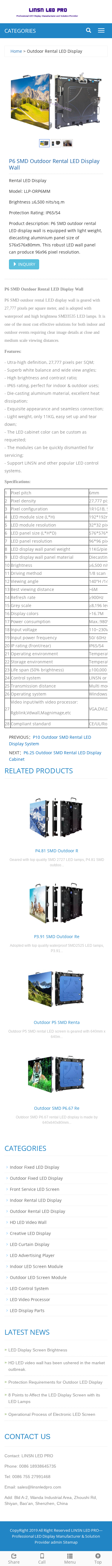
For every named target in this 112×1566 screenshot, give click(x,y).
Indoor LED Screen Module (36, 1266)
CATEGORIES (20, 30)
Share (14, 1562)
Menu (70, 1562)
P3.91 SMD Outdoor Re (56, 936)
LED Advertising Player (32, 1255)
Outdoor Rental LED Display (37, 1211)
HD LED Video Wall (28, 1222)
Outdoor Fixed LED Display (36, 1178)
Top (98, 1562)
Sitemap (70, 1542)
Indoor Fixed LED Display (34, 1167)
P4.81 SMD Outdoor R (56, 850)
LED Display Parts (27, 1310)
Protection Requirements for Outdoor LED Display (55, 1382)
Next (95, 101)
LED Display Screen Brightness (37, 1350)
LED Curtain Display (29, 1244)
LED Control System (29, 1288)
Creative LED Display (30, 1233)
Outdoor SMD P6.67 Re (56, 1108)
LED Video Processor (30, 1299)
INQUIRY (26, 264)
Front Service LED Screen (34, 1189)
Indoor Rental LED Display (36, 1200)
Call (42, 1562)
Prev (17, 101)
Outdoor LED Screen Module (38, 1277)
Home (16, 51)
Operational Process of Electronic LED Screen (51, 1414)
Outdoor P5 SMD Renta (57, 1022)
